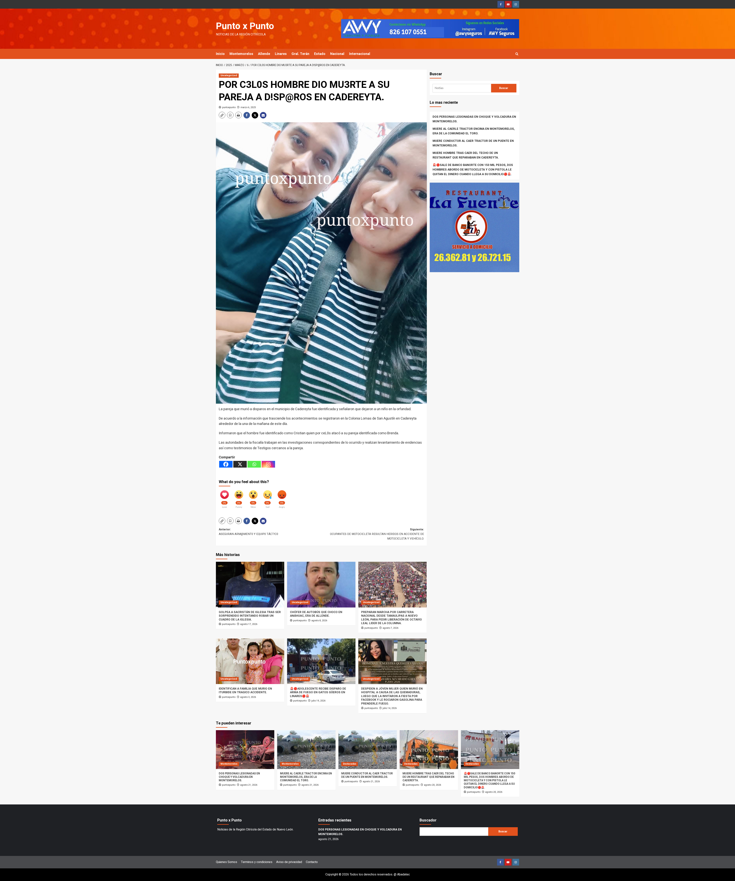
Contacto (312, 862)
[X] (240, 464)
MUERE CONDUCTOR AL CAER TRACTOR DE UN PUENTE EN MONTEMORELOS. (473, 143)
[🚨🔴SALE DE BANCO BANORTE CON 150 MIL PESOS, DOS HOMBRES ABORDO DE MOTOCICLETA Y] (490, 749)
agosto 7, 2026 (391, 628)
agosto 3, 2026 (248, 697)
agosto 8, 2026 (319, 620)
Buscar (436, 74)
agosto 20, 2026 (432, 785)
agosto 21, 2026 (248, 785)
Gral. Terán (300, 53)
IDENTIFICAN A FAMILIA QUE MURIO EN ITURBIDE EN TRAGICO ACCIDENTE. (245, 691)
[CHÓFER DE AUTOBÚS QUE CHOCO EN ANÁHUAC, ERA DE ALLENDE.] (321, 584)
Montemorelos (241, 53)
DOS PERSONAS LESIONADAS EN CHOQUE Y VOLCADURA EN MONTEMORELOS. (474, 119)
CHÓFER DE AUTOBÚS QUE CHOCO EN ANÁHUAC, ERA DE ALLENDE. (316, 614)
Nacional (337, 53)
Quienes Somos (226, 862)
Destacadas (349, 764)
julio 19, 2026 (318, 700)
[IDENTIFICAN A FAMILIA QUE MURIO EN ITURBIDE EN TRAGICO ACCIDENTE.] (250, 661)
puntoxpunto (229, 107)
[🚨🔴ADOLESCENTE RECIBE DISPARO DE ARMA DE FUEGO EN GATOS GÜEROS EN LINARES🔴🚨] (321, 661)
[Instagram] (268, 464)
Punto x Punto (245, 26)
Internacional (359, 53)
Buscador (428, 820)
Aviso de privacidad (289, 862)
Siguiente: (377, 534)
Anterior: (248, 531)
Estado (319, 53)
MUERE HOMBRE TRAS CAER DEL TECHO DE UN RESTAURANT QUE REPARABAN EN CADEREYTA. (466, 155)
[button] (516, 54)
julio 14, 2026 (390, 708)
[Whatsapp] (254, 464)
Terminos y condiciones (256, 862)
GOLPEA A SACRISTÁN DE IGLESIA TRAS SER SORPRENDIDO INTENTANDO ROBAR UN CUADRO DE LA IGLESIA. (250, 616)
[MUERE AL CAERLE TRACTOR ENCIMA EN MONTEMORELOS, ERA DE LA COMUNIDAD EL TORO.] (306, 749)
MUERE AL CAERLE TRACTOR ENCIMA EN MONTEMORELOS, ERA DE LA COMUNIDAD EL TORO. (474, 131)
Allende (264, 53)
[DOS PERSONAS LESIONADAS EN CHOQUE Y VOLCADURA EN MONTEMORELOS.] (245, 749)
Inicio (220, 53)
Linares (281, 53)
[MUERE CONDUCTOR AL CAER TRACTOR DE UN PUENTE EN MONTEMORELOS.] (367, 749)
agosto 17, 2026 (248, 624)
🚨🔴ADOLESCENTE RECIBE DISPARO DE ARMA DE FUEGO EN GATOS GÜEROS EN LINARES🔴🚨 (318, 692)
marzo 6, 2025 (248, 107)
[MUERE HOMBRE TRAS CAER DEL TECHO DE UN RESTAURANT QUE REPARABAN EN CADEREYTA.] (429, 749)
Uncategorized (228, 75)
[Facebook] (226, 464)
